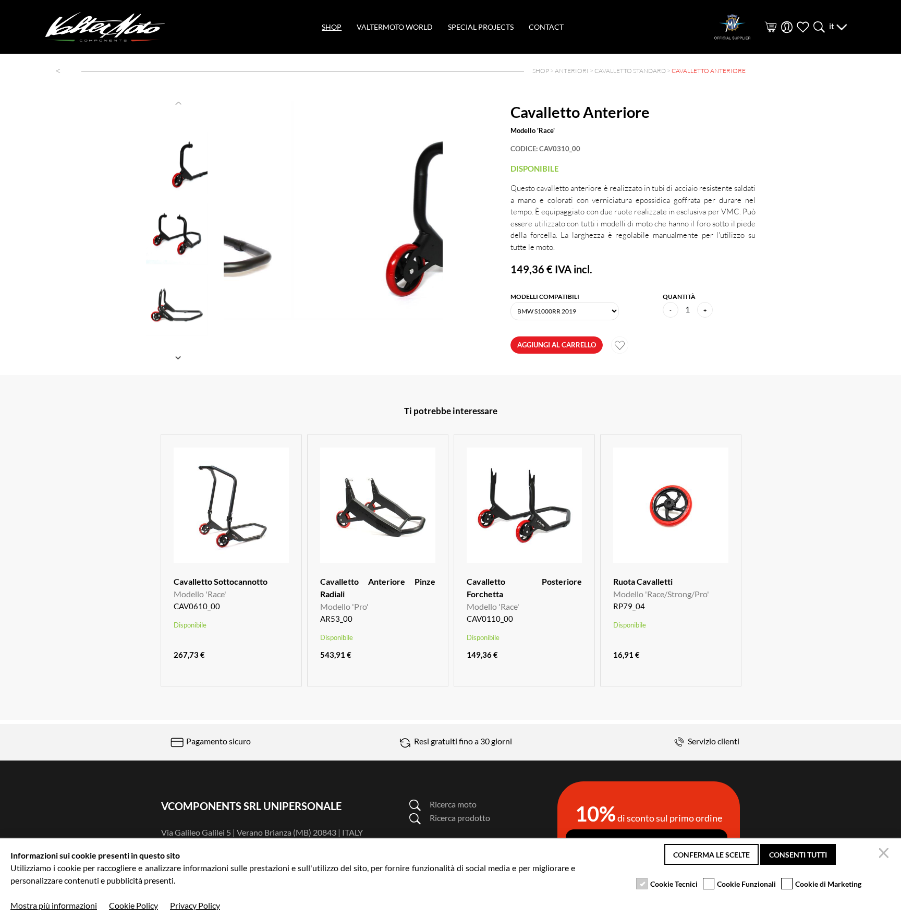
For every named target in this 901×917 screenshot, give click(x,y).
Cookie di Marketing (828, 883)
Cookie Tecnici (674, 883)
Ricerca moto (453, 804)
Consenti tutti (798, 854)
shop (332, 26)
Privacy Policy (195, 905)
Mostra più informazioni (53, 905)
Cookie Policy (133, 905)
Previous (180, 103)
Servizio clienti (712, 741)
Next (180, 357)
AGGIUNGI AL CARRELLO (556, 345)
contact (546, 26)
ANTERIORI (572, 71)
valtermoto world (395, 26)
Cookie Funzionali (746, 883)
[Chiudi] (885, 854)
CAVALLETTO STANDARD (630, 71)
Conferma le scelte (711, 854)
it (832, 26)
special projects (481, 26)
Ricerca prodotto (460, 818)
